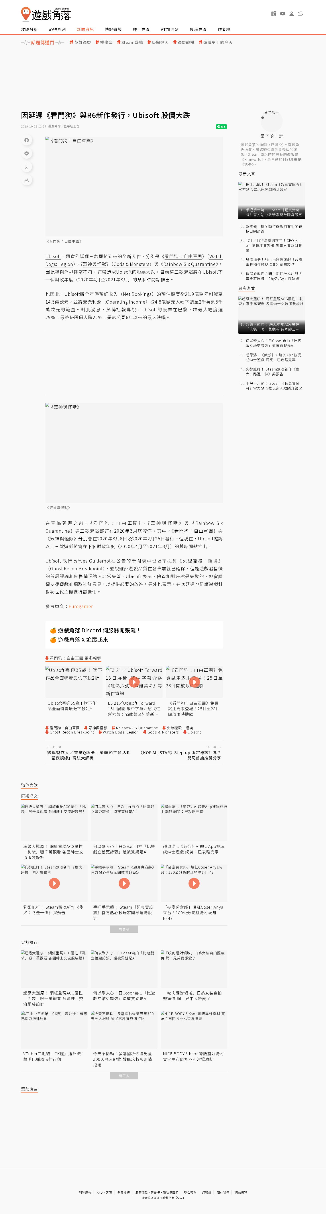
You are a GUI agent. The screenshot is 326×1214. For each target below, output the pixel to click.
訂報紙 (206, 1192)
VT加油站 (170, 29)
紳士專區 (141, 29)
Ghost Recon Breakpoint (72, 732)
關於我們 (223, 1192)
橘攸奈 (106, 42)
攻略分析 (29, 29)
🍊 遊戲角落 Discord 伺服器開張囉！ (95, 630)
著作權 (155, 1192)
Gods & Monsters (163, 732)
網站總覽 (241, 1192)
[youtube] (282, 13)
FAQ (100, 1192)
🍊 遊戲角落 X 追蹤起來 (79, 639)
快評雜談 (113, 29)
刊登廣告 (85, 1192)
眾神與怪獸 (97, 728)
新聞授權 (124, 1192)
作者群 (224, 29)
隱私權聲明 (171, 1192)
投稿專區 (198, 29)
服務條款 (142, 1192)
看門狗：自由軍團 (65, 728)
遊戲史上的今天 (218, 42)
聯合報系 (190, 1192)
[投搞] (274, 13)
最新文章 (246, 174)
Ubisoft (194, 732)
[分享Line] (26, 153)
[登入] (291, 13)
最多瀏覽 (246, 288)
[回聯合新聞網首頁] (26, 14)
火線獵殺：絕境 (180, 728)
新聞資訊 (85, 29)
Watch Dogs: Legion (121, 732)
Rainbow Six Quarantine (137, 728)
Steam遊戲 (132, 42)
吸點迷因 (160, 42)
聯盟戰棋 (186, 42)
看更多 (124, 929)
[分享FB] (26, 139)
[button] (300, 13)
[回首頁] (46, 14)
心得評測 (57, 29)
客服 (109, 1192)
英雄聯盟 (82, 42)
